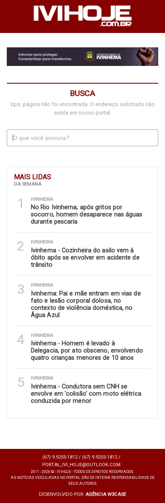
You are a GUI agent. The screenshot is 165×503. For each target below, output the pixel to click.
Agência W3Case (105, 494)
